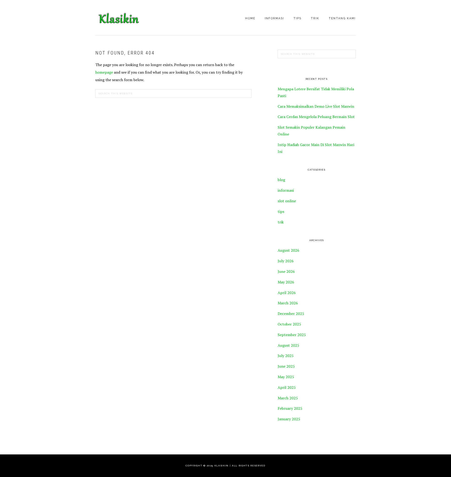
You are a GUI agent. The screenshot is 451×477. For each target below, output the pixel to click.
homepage (104, 72)
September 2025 (292, 334)
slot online (287, 200)
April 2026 (287, 292)
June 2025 (286, 366)
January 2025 (289, 418)
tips (281, 211)
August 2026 (288, 250)
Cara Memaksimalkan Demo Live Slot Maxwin (316, 106)
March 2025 (288, 398)
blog (281, 179)
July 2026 (286, 260)
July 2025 (286, 355)
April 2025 (287, 387)
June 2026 (286, 271)
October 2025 (289, 324)
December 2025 (291, 313)
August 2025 (288, 345)
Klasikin (118, 18)
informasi (286, 190)
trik (281, 222)
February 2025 (290, 408)
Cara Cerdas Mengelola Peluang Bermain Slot (316, 116)
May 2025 (286, 376)
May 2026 (286, 282)
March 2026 (288, 303)
